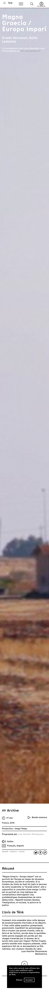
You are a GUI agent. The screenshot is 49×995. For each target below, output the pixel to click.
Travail (21, 851)
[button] (31, 3)
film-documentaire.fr (30, 51)
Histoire (13, 851)
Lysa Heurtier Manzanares (30, 834)
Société (5, 851)
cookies (12, 970)
